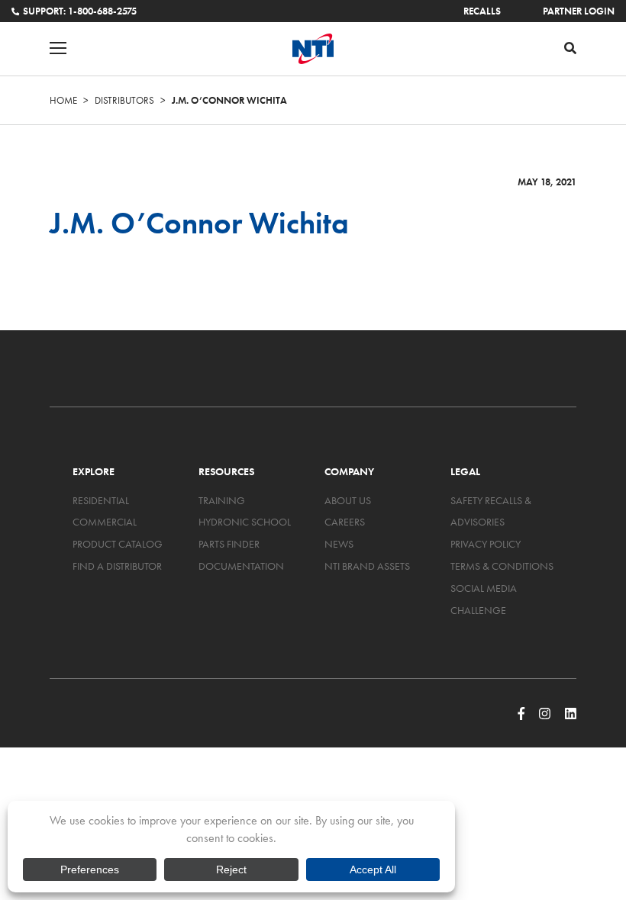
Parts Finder (229, 544)
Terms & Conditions (501, 566)
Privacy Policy (485, 544)
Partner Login (579, 11)
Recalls (482, 11)
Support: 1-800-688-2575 (80, 11)
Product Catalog (118, 544)
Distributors (124, 100)
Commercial (105, 522)
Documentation (241, 566)
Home (63, 100)
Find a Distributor (117, 566)
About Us (347, 500)
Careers (344, 522)
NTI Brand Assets (367, 566)
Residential (101, 500)
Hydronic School (244, 522)
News (338, 544)
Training (221, 500)
